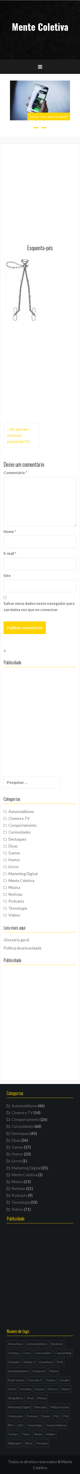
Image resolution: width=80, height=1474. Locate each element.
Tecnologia (17, 908)
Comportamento (22, 825)
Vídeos (14, 915)
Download (46, 1362)
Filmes (54, 1371)
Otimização (15, 1416)
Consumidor (43, 1353)
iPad (30, 1398)
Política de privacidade (22, 948)
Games (14, 853)
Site (7, 575)
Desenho (14, 1362)
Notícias (15, 894)
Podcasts (16, 901)
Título (26, 1434)
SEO (21, 1425)
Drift (60, 1362)
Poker (46, 1416)
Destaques (17, 839)
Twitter (13, 1434)
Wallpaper (14, 1443)
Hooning (25, 1389)
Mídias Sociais (60, 1407)
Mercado (40, 1407)
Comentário (15, 472)
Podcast (32, 1416)
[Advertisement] (40, 190)
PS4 (65, 1416)
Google (64, 1380)
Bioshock (57, 1344)
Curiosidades (19, 832)
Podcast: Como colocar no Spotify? (49, 116)
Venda (38, 1434)
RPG (11, 1425)
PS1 (56, 1416)
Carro (27, 1353)
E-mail (10, 553)
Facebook (38, 1371)
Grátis (12, 1389)
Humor (14, 859)
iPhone (42, 1398)
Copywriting (63, 1353)
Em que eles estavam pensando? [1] (18, 435)
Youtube (42, 1443)
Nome (10, 531)
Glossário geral (16, 940)
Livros (13, 866)
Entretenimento (18, 1371)
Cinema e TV (19, 818)
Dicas (13, 846)
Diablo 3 (29, 1362)
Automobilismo (21, 811)
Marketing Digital (23, 873)
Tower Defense (56, 1425)
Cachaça (13, 1353)
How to (52, 1389)
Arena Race (15, 1344)
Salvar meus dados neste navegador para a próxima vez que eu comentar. (39, 606)
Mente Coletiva (40, 26)
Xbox (29, 1443)
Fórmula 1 (35, 1380)
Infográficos (15, 1398)
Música (14, 887)
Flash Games (16, 1380)
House (39, 1389)
